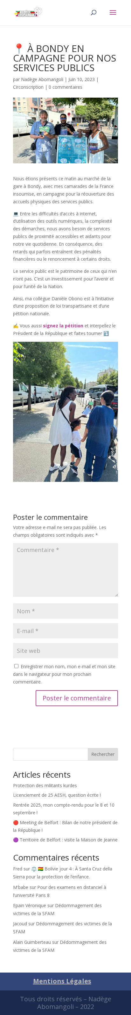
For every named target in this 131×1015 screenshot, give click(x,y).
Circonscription (28, 87)
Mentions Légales (62, 981)
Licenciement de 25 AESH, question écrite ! (57, 795)
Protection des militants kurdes (45, 785)
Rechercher (102, 754)
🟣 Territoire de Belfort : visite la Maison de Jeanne (65, 840)
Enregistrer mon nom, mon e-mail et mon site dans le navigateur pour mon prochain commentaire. (64, 674)
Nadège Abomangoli (42, 79)
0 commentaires (65, 87)
